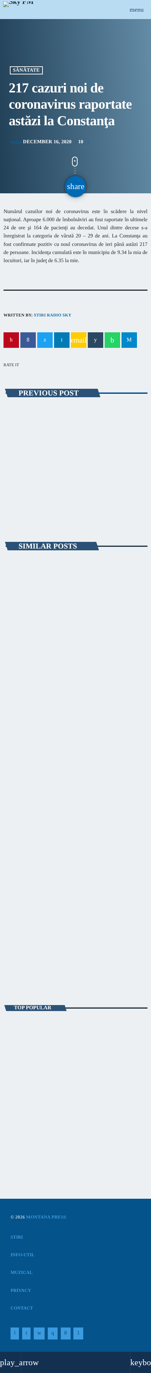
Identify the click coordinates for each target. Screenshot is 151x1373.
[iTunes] (39, 1333)
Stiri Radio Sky (52, 315)
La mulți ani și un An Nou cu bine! (74, 1093)
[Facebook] (66, 1333)
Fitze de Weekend (35, 964)
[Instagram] (53, 1333)
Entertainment (30, 952)
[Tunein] (15, 1333)
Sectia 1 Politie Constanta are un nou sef (56, 1124)
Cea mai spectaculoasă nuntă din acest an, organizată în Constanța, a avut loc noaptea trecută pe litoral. (75, 1031)
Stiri (18, 660)
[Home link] (18, 9)
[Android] (78, 1333)
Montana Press (46, 1217)
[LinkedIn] (26, 1333)
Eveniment (25, 415)
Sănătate (26, 70)
